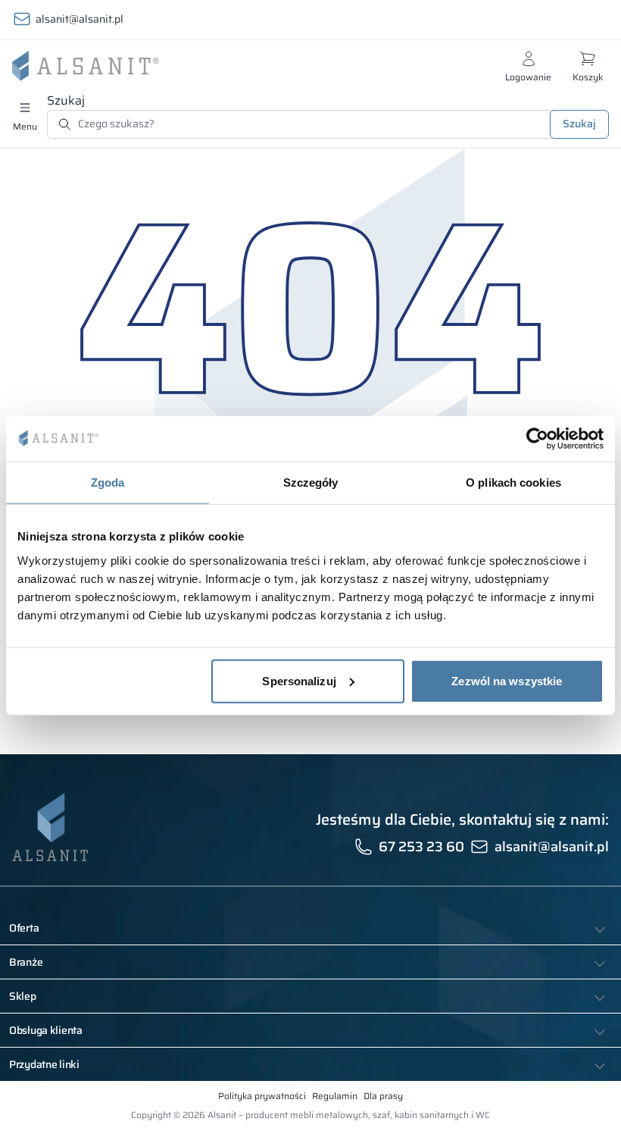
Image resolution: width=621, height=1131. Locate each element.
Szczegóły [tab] (311, 482)
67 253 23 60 (421, 846)
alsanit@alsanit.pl (79, 19)
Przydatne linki (44, 1064)
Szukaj (66, 100)
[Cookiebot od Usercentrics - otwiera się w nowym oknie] (537, 439)
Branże (25, 962)
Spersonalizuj (298, 680)
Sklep (22, 996)
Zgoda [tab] (108, 482)
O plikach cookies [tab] (513, 482)
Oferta (24, 927)
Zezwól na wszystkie (506, 680)
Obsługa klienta (46, 1030)
